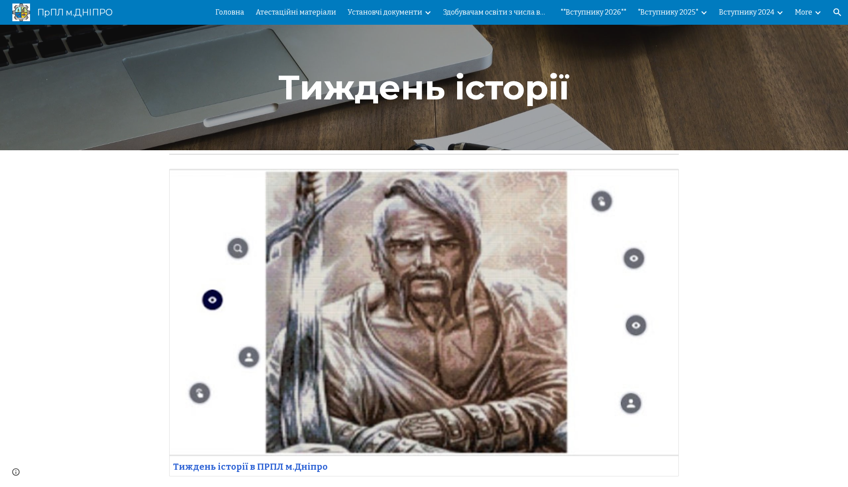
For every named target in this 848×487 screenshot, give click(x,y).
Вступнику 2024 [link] (746, 12)
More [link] (803, 12)
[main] (424, 87)
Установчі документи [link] (385, 12)
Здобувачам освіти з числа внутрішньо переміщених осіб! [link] (496, 12)
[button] (837, 12)
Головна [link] (230, 12)
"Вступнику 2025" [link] (668, 12)
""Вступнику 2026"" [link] (593, 12)
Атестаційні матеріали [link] (296, 12)
